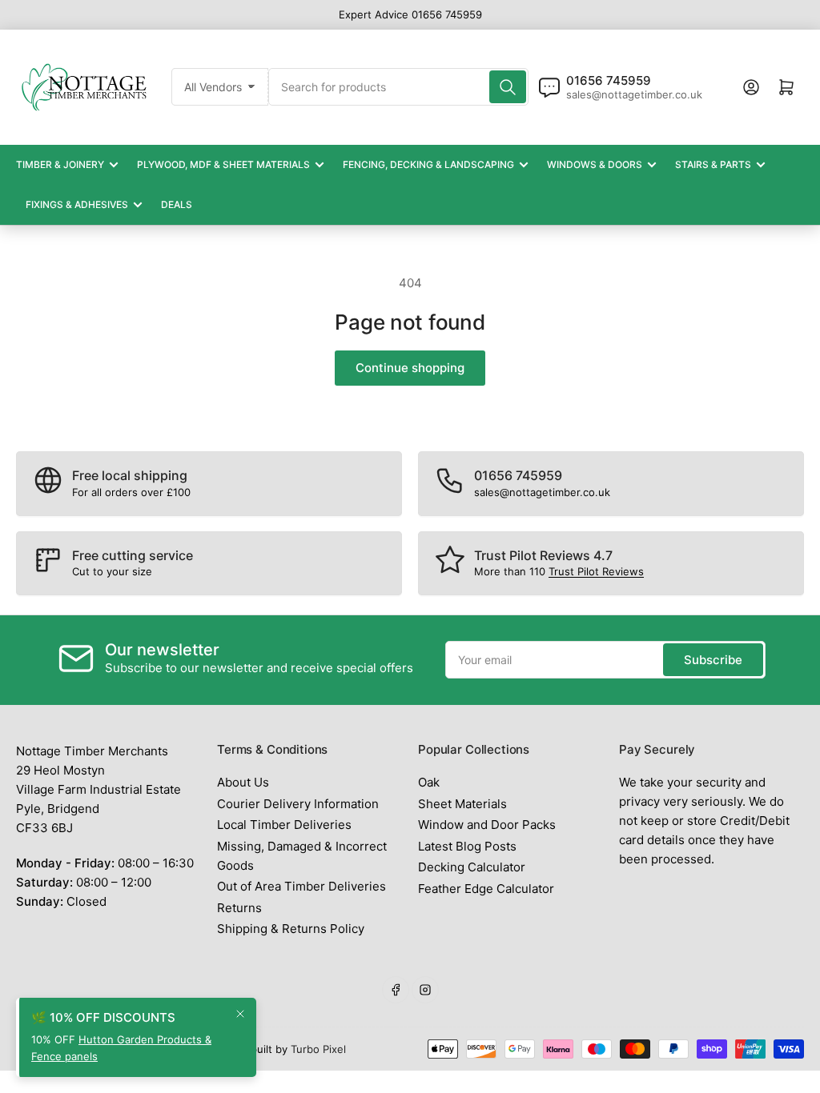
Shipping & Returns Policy (290, 928)
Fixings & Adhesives (77, 204)
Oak (429, 782)
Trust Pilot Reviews (596, 571)
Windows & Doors (594, 164)
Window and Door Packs (487, 824)
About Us (243, 782)
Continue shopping (410, 367)
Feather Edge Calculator (486, 888)
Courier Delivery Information (298, 803)
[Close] (240, 1013)
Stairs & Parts (713, 164)
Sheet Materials (462, 803)
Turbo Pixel (318, 1049)
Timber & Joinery (60, 164)
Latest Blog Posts (467, 846)
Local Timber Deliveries (284, 824)
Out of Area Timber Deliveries (301, 886)
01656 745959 (608, 80)
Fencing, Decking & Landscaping (428, 164)
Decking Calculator (471, 867)
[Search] (507, 86)
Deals (176, 204)
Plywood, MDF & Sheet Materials (223, 164)
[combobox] (398, 87)
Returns (239, 907)
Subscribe (713, 659)
